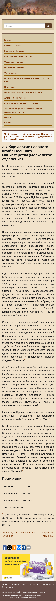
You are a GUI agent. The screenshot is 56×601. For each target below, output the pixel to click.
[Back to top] (49, 594)
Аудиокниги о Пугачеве (15, 97)
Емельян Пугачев (12, 45)
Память (7, 117)
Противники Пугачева (14, 67)
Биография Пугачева (14, 51)
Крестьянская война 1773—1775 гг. (20, 56)
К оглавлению (28, 532)
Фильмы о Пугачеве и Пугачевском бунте (23, 92)
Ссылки (7, 122)
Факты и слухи (11, 72)
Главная (8, 40)
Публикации (10, 87)
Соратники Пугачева (13, 62)
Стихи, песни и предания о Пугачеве (21, 103)
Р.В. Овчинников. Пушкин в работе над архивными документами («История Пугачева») (28, 136)
